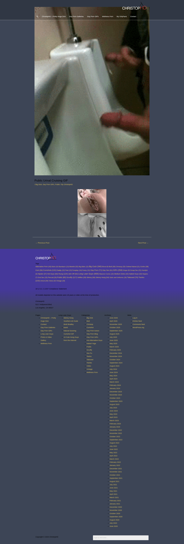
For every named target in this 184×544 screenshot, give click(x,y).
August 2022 (114, 443)
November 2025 (116, 324)
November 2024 (116, 356)
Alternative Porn (43, 267)
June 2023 (114, 411)
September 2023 (116, 401)
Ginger (126, 270)
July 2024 (113, 369)
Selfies (81, 277)
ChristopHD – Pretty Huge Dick (54, 16)
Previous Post (42, 243)
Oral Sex (42, 277)
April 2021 (113, 494)
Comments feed (139, 324)
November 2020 (116, 510)
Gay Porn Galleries (76, 16)
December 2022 (116, 430)
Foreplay (77, 270)
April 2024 (113, 379)
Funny (86, 270)
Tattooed (132, 277)
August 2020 (114, 520)
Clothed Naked (133, 267)
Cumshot (90, 327)
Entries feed (137, 321)
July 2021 (113, 485)
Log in (135, 318)
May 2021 (113, 491)
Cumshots (49, 270)
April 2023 (113, 417)
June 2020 (114, 526)
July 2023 (113, 408)
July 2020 (113, 523)
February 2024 (115, 385)
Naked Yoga (91, 343)
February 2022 (115, 462)
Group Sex (135, 270)
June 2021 (114, 488)
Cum (39, 270)
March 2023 (114, 421)
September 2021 (116, 478)
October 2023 (115, 398)
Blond (105, 266)
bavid (66, 327)
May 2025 (113, 343)
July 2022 (113, 446)
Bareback (64, 267)
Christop (120, 267)
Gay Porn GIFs (93, 16)
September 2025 (116, 331)
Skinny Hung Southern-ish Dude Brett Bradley (71, 321)
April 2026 (113, 321)
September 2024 (116, 363)
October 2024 (115, 360)
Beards (73, 267)
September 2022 (116, 440)
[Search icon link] (37, 16)
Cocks (144, 267)
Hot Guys (52, 274)
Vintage (60, 281)
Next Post (143, 243)
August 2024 (114, 366)
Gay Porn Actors (93, 331)
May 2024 (113, 376)
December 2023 (116, 392)
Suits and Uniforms (118, 277)
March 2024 (114, 382)
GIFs (117, 270)
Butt (112, 267)
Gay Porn (96, 270)
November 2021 (116, 472)
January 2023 (115, 427)
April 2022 (113, 456)
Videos (52, 281)
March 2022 (114, 459)
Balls (55, 266)
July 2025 (113, 337)
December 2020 (116, 507)
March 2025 (114, 347)
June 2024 (114, 372)
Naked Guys (135, 274)
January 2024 (115, 388)
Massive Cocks (106, 274)
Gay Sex (108, 270)
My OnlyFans (122, 16)
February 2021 (115, 501)
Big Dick (38, 184)
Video (89, 366)
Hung (63, 274)
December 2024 (116, 353)
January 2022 (115, 465)
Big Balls (84, 267)
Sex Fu (89, 353)
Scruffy (72, 277)
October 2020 (115, 513)
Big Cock (95, 266)
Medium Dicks (121, 274)
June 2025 (114, 340)
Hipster (42, 274)
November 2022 (116, 433)
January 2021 (115, 504)
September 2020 (116, 517)
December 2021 (116, 469)
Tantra (89, 356)
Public (57, 184)
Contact (133, 16)
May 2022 (113, 453)
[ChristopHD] (135, 6)
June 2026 (114, 318)
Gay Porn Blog (92, 334)
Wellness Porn (107, 16)
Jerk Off (73, 274)
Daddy (61, 270)
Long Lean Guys (88, 274)
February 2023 (115, 424)
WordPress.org (138, 327)
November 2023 (116, 395)
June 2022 (114, 449)
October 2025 (115, 327)
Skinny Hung (102, 277)
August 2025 (114, 334)
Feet (68, 270)
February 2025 (115, 350)
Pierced (52, 277)
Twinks (89, 363)
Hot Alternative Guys (94, 340)
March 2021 (114, 497)
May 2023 (113, 414)
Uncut (44, 281)
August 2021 (114, 481)
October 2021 (115, 475)
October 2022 (115, 437)
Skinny (91, 277)
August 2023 (114, 404)
